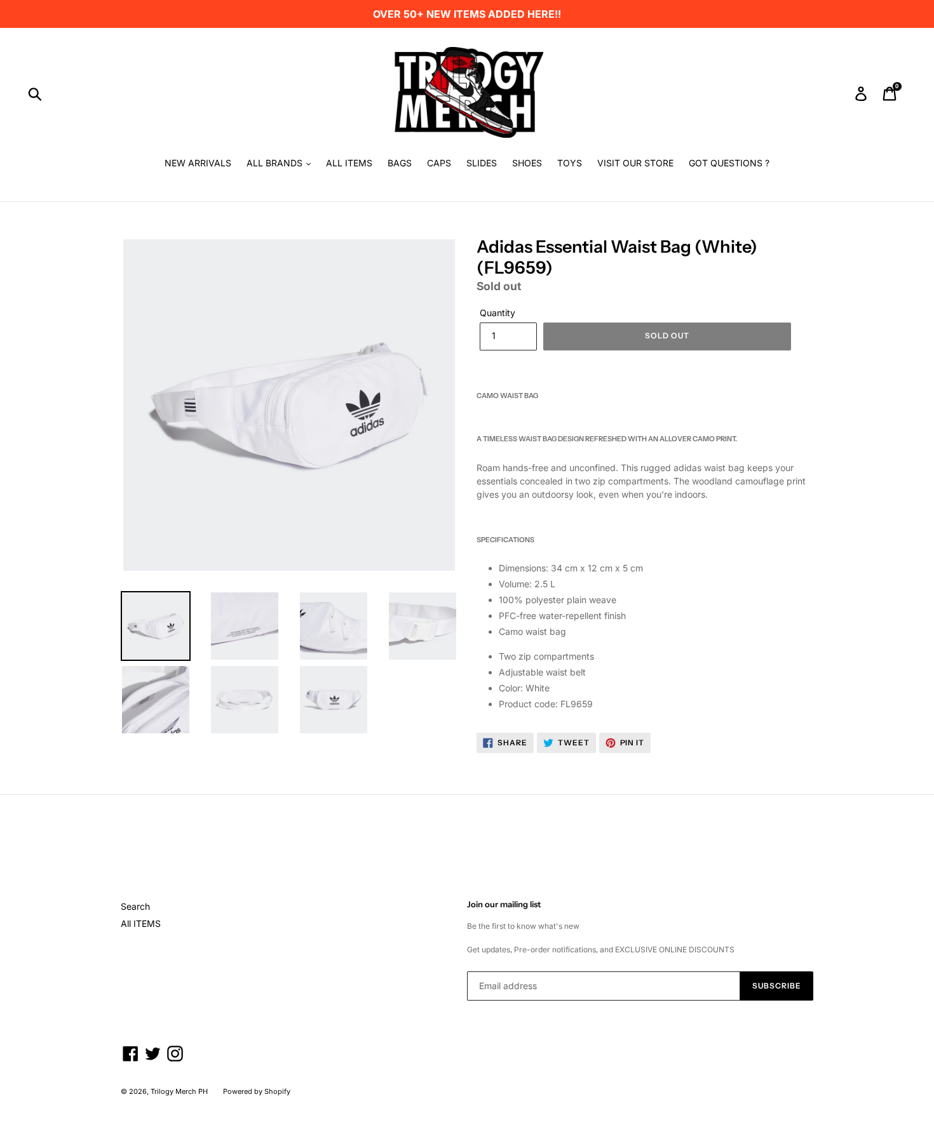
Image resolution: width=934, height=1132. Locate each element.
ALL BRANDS (276, 162)
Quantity (497, 312)
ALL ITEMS (349, 162)
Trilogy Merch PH (179, 1091)
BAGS (400, 162)
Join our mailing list (504, 904)
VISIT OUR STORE (635, 162)
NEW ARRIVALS (198, 162)
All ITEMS (141, 923)
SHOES (527, 162)
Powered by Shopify (256, 1091)
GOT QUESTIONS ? (729, 162)
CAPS (439, 162)
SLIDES (481, 162)
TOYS (569, 162)
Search (135, 906)
